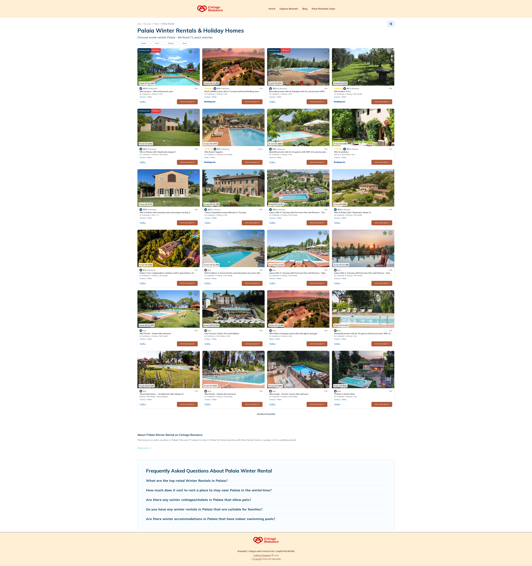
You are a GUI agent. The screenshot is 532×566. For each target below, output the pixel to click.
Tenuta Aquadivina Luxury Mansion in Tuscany (225, 212)
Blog (304, 9)
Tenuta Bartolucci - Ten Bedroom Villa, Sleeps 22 (162, 394)
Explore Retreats (289, 9)
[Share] (391, 23)
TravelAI (257, 558)
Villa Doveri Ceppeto (213, 152)
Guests (171, 43)
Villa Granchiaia (341, 152)
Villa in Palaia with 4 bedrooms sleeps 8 (157, 152)
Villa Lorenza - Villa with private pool (156, 91)
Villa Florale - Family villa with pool (155, 333)
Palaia (149, 97)
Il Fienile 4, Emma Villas (344, 394)
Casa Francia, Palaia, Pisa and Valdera (221, 333)
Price (157, 43)
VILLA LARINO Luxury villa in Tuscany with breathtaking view (231, 91)
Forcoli (213, 157)
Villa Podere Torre (342, 91)
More (185, 43)
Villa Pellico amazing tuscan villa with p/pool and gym (293, 333)
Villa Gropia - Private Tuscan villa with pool (288, 394)
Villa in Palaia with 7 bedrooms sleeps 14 (352, 212)
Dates (143, 43)
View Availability (187, 102)
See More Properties (266, 414)
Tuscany (142, 97)
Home (271, 9)
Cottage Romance (262, 555)
